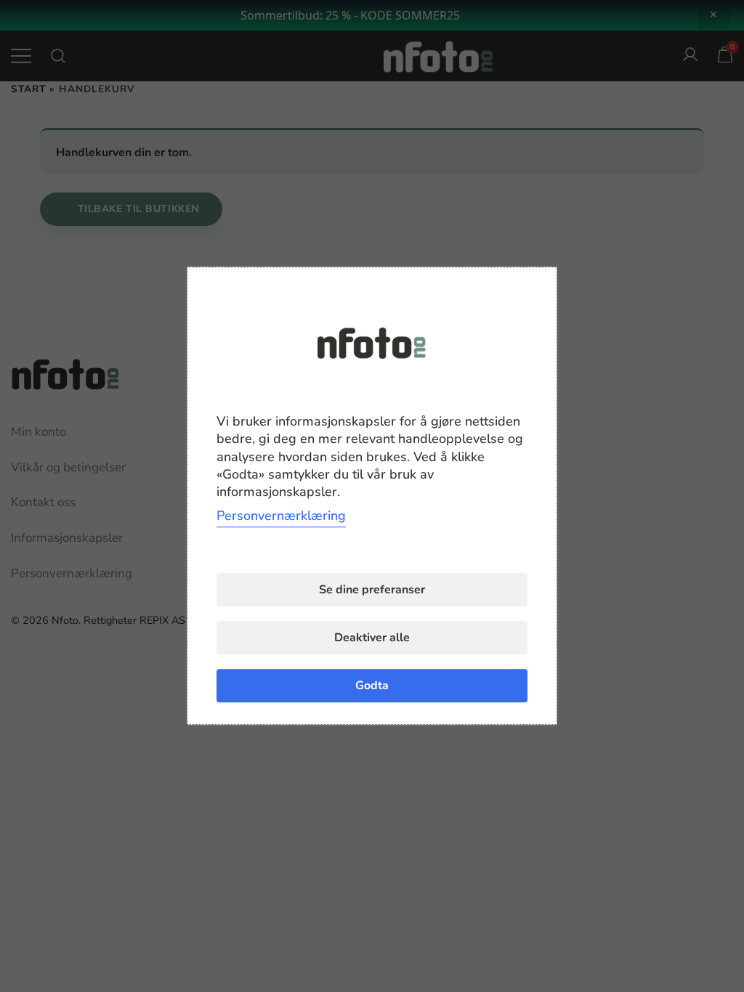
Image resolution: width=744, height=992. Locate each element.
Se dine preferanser (372, 590)
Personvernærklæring (281, 516)
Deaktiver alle (372, 638)
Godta (372, 686)
